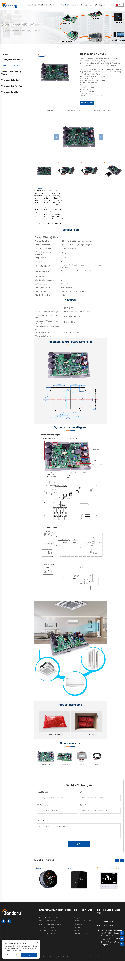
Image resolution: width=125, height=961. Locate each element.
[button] (117, 860)
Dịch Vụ (75, 5)
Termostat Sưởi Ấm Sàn (11, 86)
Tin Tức (84, 5)
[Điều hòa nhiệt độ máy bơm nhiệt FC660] (48, 879)
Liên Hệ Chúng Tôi (97, 5)
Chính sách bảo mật (98, 957)
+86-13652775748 (107, 921)
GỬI (78, 844)
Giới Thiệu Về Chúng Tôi (48, 5)
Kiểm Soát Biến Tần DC (31, 30)
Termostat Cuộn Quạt (10, 80)
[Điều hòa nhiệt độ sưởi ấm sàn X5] (78, 879)
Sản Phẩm (65, 5)
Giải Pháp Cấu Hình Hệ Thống (11, 73)
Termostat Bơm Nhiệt (10, 92)
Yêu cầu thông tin (87, 102)
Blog (75, 937)
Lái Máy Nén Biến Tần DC (12, 60)
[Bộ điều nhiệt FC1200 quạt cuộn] (109, 879)
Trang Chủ (31, 5)
